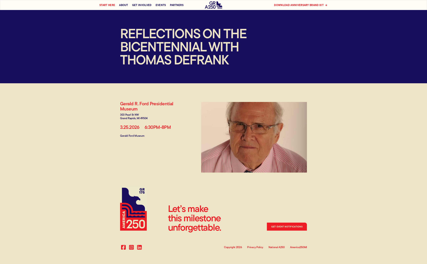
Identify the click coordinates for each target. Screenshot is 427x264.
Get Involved (142, 5)
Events (161, 5)
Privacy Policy (255, 247)
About (123, 5)
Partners (177, 5)
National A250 (277, 247)
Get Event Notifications (287, 226)
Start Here (107, 5)
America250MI (298, 247)
